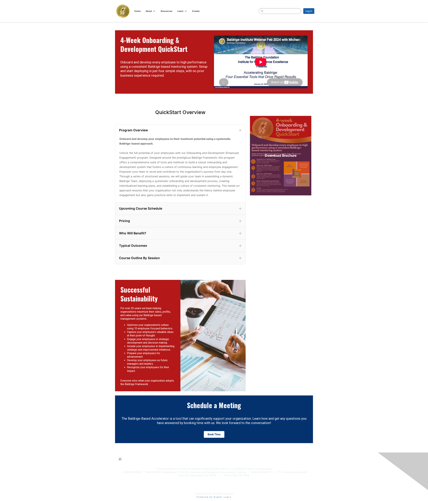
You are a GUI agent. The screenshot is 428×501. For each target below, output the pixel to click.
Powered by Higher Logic (214, 497)
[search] (262, 11)
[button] (150, 11)
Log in (308, 11)
